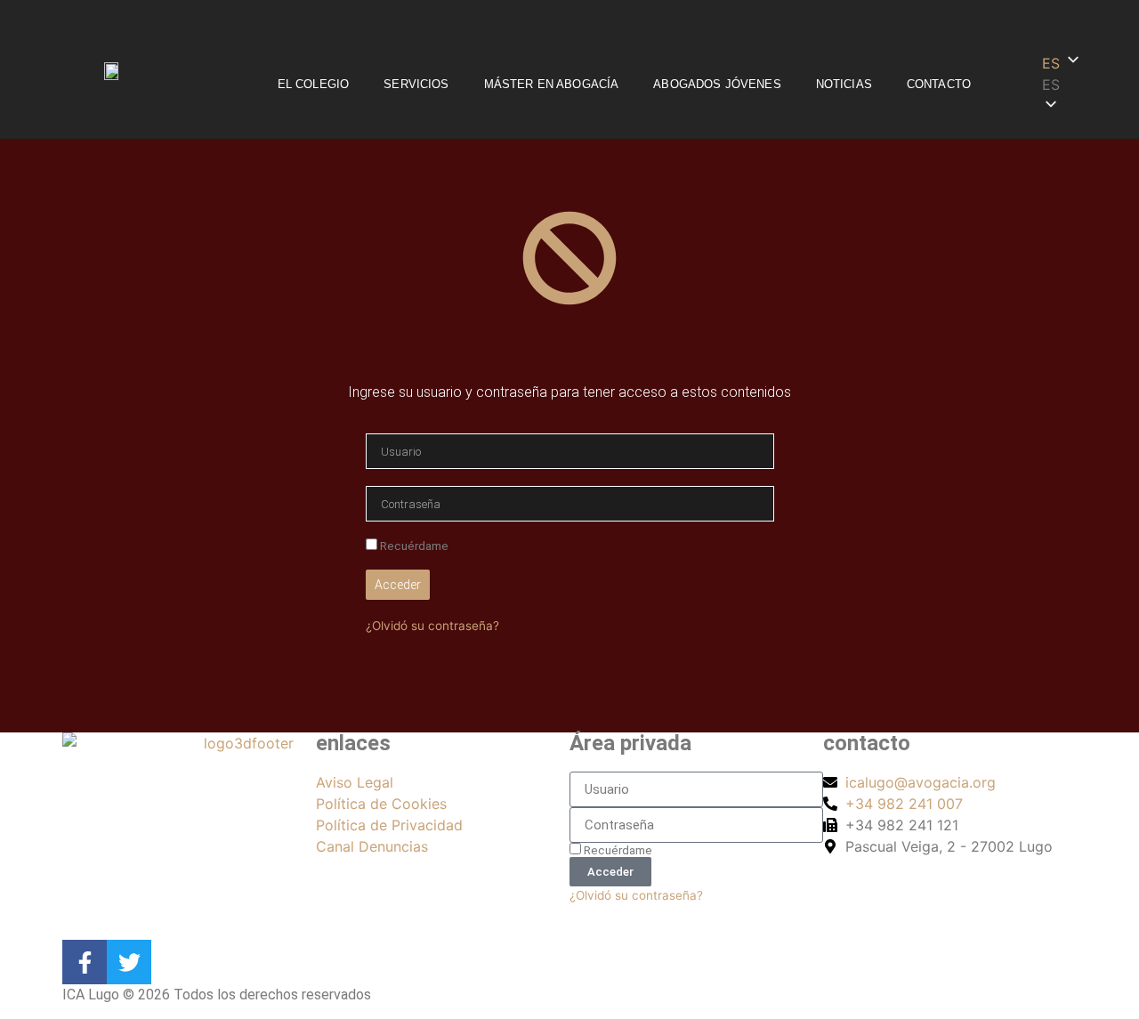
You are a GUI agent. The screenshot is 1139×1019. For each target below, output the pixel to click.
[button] (1088, 84)
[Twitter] (129, 962)
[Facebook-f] (84, 962)
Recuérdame (412, 545)
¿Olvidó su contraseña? (432, 626)
